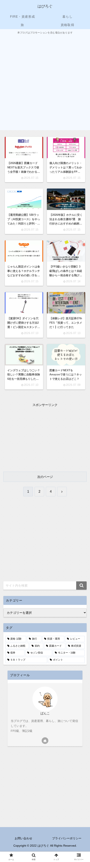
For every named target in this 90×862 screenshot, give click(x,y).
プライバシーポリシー (66, 838)
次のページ (45, 476)
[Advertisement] (45, 82)
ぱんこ (45, 713)
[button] (81, 585)
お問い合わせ (23, 838)
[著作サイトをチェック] (45, 740)
